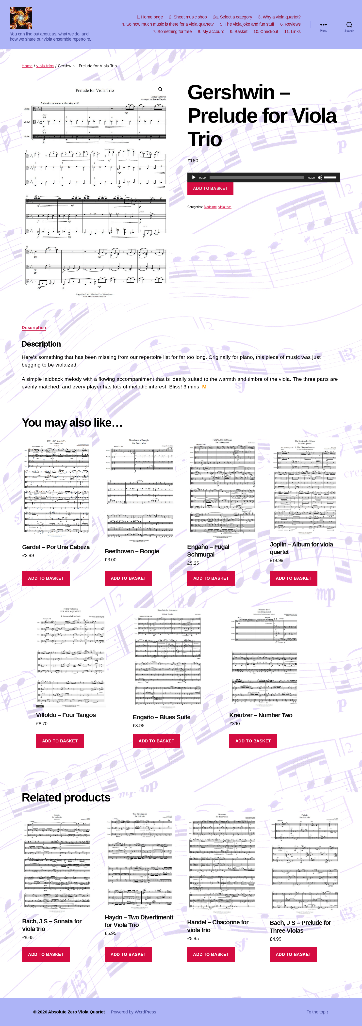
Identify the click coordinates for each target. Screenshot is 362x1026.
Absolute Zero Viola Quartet (76, 1012)
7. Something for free (172, 31)
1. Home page (149, 17)
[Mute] (320, 177)
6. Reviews (290, 24)
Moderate (210, 207)
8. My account (211, 31)
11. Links (292, 31)
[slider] (331, 177)
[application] (263, 177)
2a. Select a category (232, 17)
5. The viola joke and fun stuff (247, 24)
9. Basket (238, 31)
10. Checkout (265, 31)
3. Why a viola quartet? (279, 17)
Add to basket (210, 188)
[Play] (193, 177)
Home (27, 65)
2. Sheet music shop (188, 17)
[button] (160, 89)
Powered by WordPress (133, 1012)
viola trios (45, 65)
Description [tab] (34, 327)
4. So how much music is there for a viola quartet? (168, 24)
